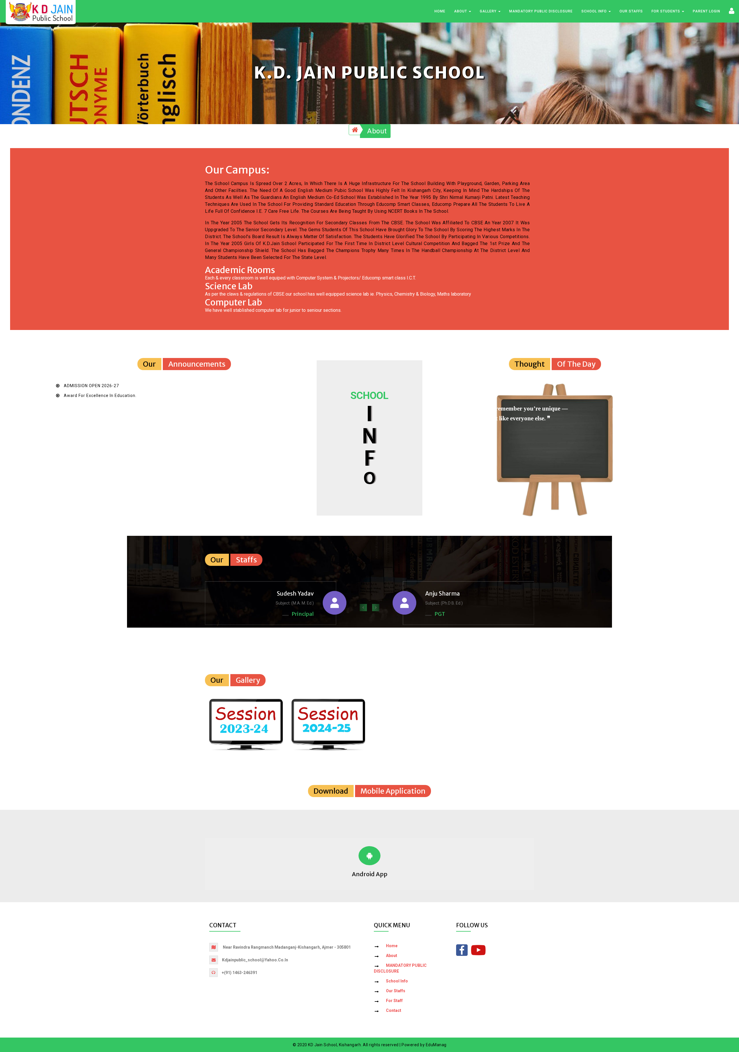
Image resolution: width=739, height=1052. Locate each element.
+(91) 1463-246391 (239, 972)
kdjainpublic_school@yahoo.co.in (255, 960)
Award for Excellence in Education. (100, 395)
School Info (594, 11)
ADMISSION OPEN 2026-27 (91, 385)
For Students (666, 11)
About (461, 11)
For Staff (394, 1000)
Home (439, 11)
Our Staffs (631, 11)
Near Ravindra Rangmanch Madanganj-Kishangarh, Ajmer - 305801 (287, 947)
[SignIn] (732, 10)
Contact (393, 1010)
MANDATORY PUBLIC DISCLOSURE (541, 11)
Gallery (489, 11)
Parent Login (706, 11)
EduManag (436, 1044)
